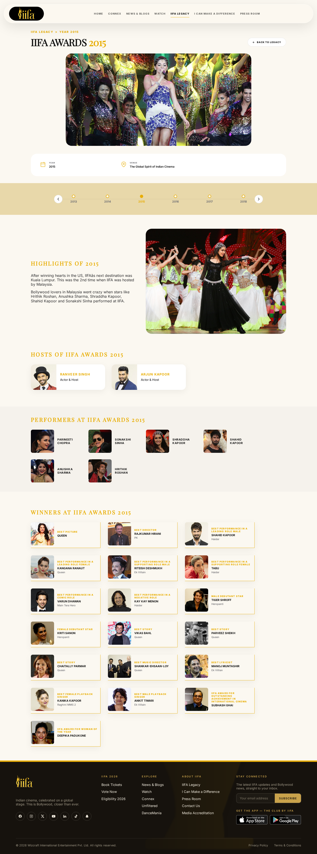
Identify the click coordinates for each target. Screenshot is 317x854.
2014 (107, 201)
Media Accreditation (198, 813)
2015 (141, 201)
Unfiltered (150, 806)
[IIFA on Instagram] (31, 816)
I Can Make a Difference (201, 792)
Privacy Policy (258, 845)
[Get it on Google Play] (285, 819)
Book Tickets (111, 785)
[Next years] (259, 199)
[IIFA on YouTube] (53, 816)
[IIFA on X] (42, 816)
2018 (243, 201)
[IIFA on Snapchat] (87, 816)
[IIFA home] (26, 14)
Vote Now (109, 792)
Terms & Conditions (287, 845)
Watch (147, 792)
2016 (175, 201)
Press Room (191, 799)
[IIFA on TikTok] (75, 816)
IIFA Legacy (42, 32)
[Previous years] (58, 199)
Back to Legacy (266, 42)
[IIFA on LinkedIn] (64, 816)
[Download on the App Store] (252, 819)
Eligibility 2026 (113, 799)
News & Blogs (153, 785)
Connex (148, 799)
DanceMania (152, 813)
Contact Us (191, 806)
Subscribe (288, 798)
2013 (73, 201)
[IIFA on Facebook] (20, 816)
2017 (209, 201)
